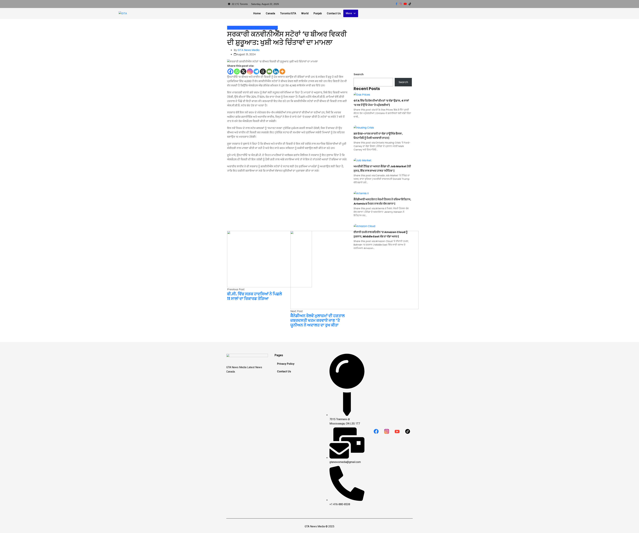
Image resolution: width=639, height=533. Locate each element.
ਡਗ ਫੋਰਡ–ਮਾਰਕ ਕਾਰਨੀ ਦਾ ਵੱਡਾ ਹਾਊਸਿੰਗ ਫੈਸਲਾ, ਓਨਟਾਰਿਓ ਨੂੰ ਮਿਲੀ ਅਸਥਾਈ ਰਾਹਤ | (378, 136)
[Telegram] (256, 71)
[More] (282, 71)
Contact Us (334, 13)
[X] (243, 71)
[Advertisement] (288, 199)
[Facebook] (230, 71)
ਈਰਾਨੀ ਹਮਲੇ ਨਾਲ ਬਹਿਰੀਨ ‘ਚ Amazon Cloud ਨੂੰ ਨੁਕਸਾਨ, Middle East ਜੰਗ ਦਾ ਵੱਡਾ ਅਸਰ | (381, 234)
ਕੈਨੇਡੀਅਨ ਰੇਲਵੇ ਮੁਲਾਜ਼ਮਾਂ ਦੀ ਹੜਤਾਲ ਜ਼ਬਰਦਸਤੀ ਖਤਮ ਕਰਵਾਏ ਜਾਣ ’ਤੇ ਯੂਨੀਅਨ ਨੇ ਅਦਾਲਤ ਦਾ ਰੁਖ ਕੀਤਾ (317, 320)
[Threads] (263, 71)
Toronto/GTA (288, 13)
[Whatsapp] (237, 71)
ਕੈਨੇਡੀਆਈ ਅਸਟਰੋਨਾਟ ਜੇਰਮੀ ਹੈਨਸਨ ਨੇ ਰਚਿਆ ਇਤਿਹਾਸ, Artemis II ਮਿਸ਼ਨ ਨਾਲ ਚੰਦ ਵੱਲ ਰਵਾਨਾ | (382, 201)
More (349, 13)
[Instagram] (250, 71)
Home (257, 13)
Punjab (318, 13)
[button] (350, 13)
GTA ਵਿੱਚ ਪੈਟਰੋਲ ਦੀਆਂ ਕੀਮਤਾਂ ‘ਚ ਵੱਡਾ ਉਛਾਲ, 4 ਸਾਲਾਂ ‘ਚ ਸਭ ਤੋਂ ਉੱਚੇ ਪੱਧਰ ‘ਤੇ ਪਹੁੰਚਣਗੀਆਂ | (381, 103)
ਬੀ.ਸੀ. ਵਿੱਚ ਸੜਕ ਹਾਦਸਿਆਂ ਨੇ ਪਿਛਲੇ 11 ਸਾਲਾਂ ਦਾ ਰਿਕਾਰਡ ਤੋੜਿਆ (254, 296)
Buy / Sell (233, 28)
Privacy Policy (285, 363)
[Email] (269, 71)
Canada (270, 13)
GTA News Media (248, 50)
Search (359, 74)
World (305, 13)
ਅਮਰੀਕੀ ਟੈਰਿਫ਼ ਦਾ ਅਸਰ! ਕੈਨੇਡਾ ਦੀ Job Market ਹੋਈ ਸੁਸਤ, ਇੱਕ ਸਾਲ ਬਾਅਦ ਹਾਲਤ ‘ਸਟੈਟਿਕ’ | (382, 168)
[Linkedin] (276, 71)
